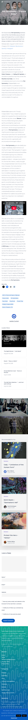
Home (3, 655)
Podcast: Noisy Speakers (8, 681)
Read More (14, 718)
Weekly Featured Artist (8, 692)
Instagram (10, 48)
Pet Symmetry (14, 298)
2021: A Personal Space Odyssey (10, 295)
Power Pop (20, 301)
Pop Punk (5, 301)
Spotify (4, 48)
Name (3, 577)
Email (3, 584)
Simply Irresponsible (7, 304)
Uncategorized (6, 690)
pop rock (12, 301)
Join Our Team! (6, 661)
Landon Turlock (9, 17)
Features (4, 672)
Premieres (4, 684)
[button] (26, 1)
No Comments (14, 20)
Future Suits (5, 298)
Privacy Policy (5, 663)
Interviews (4, 675)
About (3, 657)
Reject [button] (24, 715)
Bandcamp (19, 46)
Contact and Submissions (8, 659)
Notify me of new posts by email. (12, 614)
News (3, 678)
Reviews (14, 7)
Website (12, 46)
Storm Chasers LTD (7, 307)
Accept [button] (18, 715)
